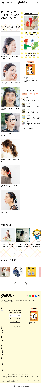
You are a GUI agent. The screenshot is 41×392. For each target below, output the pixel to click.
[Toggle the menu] (3, 3)
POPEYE (7, 385)
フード (1, 327)
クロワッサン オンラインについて (6, 374)
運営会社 (13, 374)
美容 (2, 315)
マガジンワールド (18, 386)
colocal (28, 385)
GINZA (16, 385)
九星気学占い (2, 353)
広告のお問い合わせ (18, 374)
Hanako (18, 385)
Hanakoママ (31, 385)
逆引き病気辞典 (2, 367)
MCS (14, 386)
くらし (2, 323)
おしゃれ (1, 319)
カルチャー (2, 332)
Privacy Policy (26, 386)
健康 (1, 313)
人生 (2, 340)
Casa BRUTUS (12, 385)
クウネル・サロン (36, 385)
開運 (1, 337)
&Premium (21, 385)
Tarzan (25, 385)
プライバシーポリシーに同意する (15, 318)
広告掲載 (22, 386)
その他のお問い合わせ (25, 374)
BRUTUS (4, 385)
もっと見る (31, 128)
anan (2, 385)
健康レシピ (1, 359)
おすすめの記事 (1, 345)
